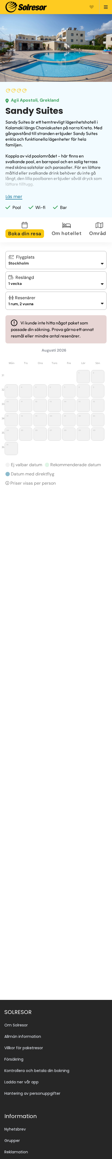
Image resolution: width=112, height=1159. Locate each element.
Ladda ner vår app (21, 1082)
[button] (56, 301)
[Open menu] (103, 7)
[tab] (28, 229)
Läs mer (13, 197)
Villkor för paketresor (23, 1048)
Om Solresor (16, 1025)
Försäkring (13, 1059)
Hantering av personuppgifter (32, 1093)
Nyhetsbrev (15, 1129)
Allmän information (22, 1036)
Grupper (12, 1140)
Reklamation (16, 1152)
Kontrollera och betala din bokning (36, 1070)
